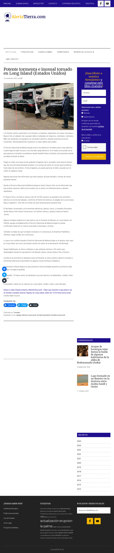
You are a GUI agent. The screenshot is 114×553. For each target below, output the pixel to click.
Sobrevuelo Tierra (44, 511)
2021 (79, 459)
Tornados (16, 312)
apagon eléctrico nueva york (26, 315)
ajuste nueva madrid (66, 533)
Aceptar (86, 141)
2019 (79, 467)
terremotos (67, 508)
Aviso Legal (8, 523)
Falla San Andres (51, 508)
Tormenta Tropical (53, 533)
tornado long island (43, 315)
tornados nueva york (58, 315)
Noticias (86, 113)
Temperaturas (44, 514)
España (50, 514)
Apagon (66, 538)
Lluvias (52, 517)
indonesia (59, 527)
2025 (79, 441)
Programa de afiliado (11, 528)
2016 (79, 480)
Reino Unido (60, 538)
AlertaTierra (25, 17)
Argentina (43, 538)
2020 (79, 463)
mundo (42, 535)
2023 (79, 450)
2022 (79, 454)
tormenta (64, 530)
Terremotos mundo (56, 530)
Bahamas (47, 535)
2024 (79, 445)
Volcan (55, 527)
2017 (79, 476)
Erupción (52, 535)
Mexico (51, 511)
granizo (48, 517)
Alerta (62, 508)
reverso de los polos (60, 511)
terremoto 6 (43, 508)
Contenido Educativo (11, 508)
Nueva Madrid (44, 533)
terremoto (58, 535)
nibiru (42, 516)
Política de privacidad (11, 513)
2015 (79, 485)
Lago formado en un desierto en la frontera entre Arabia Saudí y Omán (100, 381)
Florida (70, 538)
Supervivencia (88, 117)
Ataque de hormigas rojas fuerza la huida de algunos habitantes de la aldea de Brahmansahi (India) (93, 354)
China (58, 508)
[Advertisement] (80, 27)
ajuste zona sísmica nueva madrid (62, 514)
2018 (79, 472)
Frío (55, 517)
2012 (79, 489)
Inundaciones (65, 535)
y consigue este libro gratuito (93, 83)
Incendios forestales (51, 538)
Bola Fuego (70, 530)
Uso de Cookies (9, 518)
